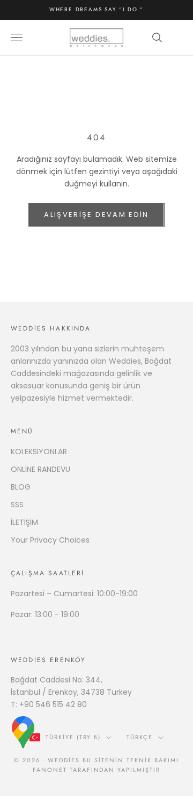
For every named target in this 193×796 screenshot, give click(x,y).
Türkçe (140, 737)
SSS (17, 504)
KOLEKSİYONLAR (39, 451)
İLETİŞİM (24, 522)
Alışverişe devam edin (96, 214)
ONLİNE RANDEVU (40, 469)
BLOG (21, 487)
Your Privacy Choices (50, 540)
